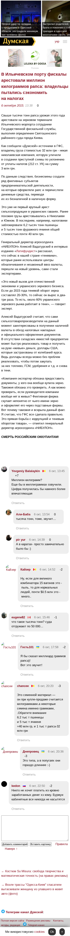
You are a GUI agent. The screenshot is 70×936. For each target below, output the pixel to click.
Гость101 (27, 647)
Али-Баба (23, 514)
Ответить (18, 503)
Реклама (35, 68)
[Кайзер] (11, 569)
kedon (15, 786)
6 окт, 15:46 (42, 617)
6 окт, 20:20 (45, 686)
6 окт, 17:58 (50, 647)
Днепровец (31, 751)
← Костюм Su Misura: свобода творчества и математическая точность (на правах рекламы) (34, 873)
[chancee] (7, 686)
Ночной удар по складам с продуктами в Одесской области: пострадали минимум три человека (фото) (20, 29)
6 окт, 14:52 (47, 569)
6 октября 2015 (12, 105)
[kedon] (4, 786)
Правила (61, 844)
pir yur (20, 539)
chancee (23, 686)
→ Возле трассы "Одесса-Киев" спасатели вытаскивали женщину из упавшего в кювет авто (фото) (32, 889)
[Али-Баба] (8, 514)
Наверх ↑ (11, 848)
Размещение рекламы (38, 920)
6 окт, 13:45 (57, 471)
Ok (52, 931)
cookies (39, 931)
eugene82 (18, 617)
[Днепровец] (9, 751)
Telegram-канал (36, 925)
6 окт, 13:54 (42, 514)
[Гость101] (8, 647)
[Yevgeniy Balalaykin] (4, 471)
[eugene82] (4, 617)
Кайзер (25, 569)
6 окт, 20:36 (56, 751)
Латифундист (25, 251)
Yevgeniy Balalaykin (25, 471)
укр (57, 41)
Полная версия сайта (12, 920)
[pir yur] (8, 539)
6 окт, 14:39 (37, 539)
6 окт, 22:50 (37, 786)
